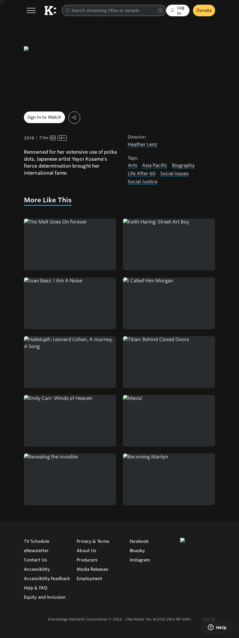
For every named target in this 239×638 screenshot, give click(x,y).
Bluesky (137, 550)
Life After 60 (142, 173)
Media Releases (92, 569)
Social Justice (142, 182)
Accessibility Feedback (47, 578)
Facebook (139, 541)
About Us (86, 550)
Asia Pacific (154, 165)
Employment (89, 578)
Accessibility (37, 569)
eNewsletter (36, 550)
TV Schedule (36, 541)
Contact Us (35, 560)
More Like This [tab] (48, 200)
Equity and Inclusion (45, 597)
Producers (87, 560)
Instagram (140, 560)
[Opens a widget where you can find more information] (217, 628)
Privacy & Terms (93, 541)
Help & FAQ (36, 588)
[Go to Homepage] (50, 10)
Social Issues (174, 173)
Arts (132, 165)
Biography (183, 165)
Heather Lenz (142, 144)
